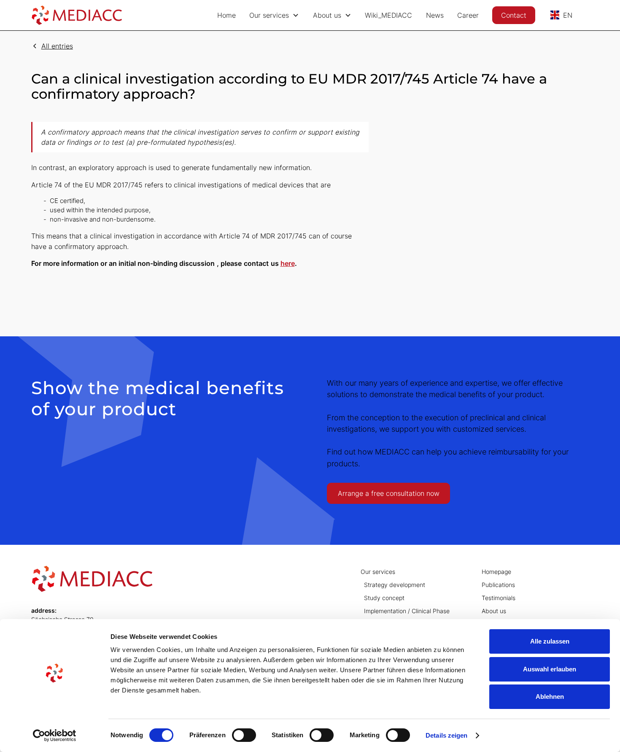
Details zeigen (446, 735)
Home (226, 15)
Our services (378, 571)
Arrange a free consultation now (388, 493)
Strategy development (394, 584)
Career (468, 15)
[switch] (244, 735)
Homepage (496, 571)
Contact (513, 15)
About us (494, 610)
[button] (274, 15)
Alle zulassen (549, 641)
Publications (498, 584)
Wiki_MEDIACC (388, 15)
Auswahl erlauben (549, 669)
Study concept (384, 597)
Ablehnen (550, 696)
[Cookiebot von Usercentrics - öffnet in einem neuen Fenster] (55, 735)
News (435, 15)
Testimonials (498, 597)
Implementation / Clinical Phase (407, 610)
